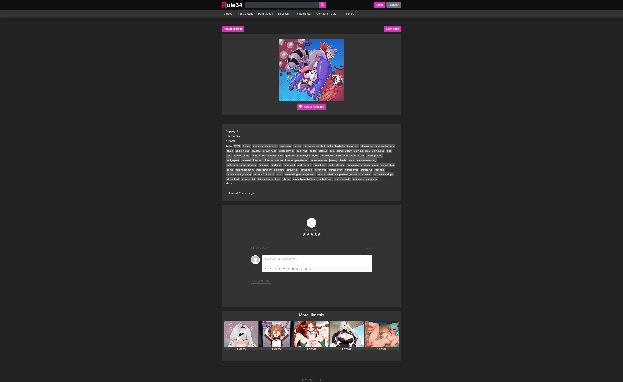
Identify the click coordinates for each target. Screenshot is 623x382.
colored (322, 150)
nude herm (320, 165)
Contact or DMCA (327, 13)
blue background (385, 146)
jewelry (333, 160)
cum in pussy (344, 150)
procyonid (320, 169)
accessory (285, 146)
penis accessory (244, 169)
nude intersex (336, 165)
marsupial (289, 165)
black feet (352, 146)
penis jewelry (264, 169)
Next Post (392, 28)
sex (320, 174)
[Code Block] (297, 269)
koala (343, 160)
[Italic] (270, 269)
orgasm (365, 165)
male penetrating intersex (241, 165)
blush (230, 150)
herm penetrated (346, 155)
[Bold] (265, 269)
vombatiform (324, 179)
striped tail (233, 179)
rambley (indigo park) (239, 174)
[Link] (302, 269)
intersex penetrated (296, 160)
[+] (310, 269)
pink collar (292, 169)
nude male (353, 165)
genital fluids (275, 155)
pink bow (279, 169)
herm (315, 155)
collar (313, 150)
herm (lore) (327, 155)
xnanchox (358, 179)
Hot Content (245, 13)
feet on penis (241, 155)
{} (306, 269)
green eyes (303, 155)
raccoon (379, 169)
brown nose (269, 150)
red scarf (258, 174)
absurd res (271, 146)
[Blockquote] (293, 269)
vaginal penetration (304, 179)
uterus (286, 179)
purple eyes (351, 169)
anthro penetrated (314, 146)
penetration (388, 165)
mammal (263, 165)
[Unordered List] (288, 269)
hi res (361, 155)
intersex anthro (274, 160)
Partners (349, 13)
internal (246, 160)
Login (379, 4)
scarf (279, 174)
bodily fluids (242, 150)
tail (254, 179)
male (351, 160)
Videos (228, 13)
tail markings (265, 179)
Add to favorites (313, 106)
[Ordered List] (283, 269)
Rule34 (270, 174)
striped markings (383, 174)
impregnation (374, 155)
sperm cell (365, 174)
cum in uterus (362, 150)
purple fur (366, 169)
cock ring (302, 150)
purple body (335, 169)
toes (277, 179)
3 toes (246, 146)
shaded (328, 174)
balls (330, 146)
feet (229, 155)
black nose (367, 146)
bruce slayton (286, 150)
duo (389, 150)
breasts (256, 150)
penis (230, 169)
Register (394, 4)
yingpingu (372, 179)
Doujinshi (283, 13)
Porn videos (265, 13)
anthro (297, 146)
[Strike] (279, 269)
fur (264, 155)
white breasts (342, 179)
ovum (375, 165)
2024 (237, 146)
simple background (346, 174)
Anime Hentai (303, 13)
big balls (340, 146)
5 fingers (257, 146)
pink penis (306, 169)
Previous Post (233, 28)
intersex (258, 160)
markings (276, 165)
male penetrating (366, 160)
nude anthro (304, 165)
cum (332, 150)
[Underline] (274, 269)
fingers (255, 155)
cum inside (378, 150)
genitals (290, 155)
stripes (245, 179)
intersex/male (319, 160)
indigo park (233, 160)
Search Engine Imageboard (300, 174)
